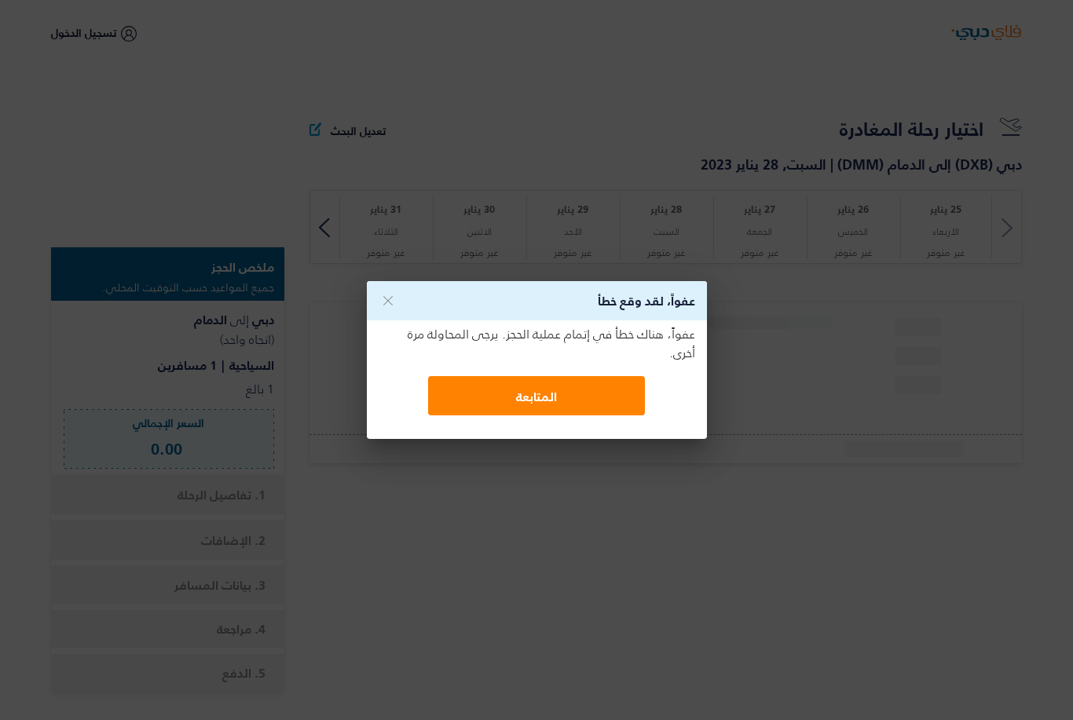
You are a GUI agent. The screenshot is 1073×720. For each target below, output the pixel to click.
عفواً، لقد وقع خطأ (646, 301)
